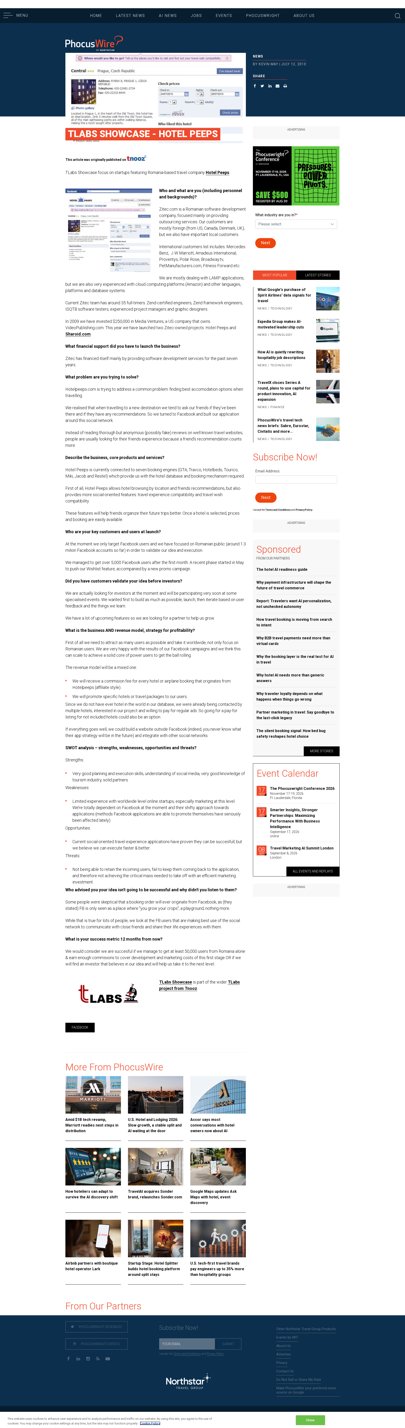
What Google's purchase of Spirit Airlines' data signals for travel (284, 295)
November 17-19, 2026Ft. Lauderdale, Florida (287, 796)
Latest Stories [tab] (318, 275)
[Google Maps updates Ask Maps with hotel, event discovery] (218, 1166)
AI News (168, 15)
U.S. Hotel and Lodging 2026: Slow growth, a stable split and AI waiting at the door (155, 1125)
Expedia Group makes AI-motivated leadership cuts (281, 324)
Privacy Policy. (304, 510)
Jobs (196, 15)
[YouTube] (108, 1358)
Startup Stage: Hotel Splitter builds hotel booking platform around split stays (154, 1269)
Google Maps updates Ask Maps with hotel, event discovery (213, 1197)
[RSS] (98, 1358)
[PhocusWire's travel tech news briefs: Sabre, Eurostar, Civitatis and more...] (327, 429)
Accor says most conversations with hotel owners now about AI (212, 1125)
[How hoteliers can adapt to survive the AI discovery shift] (93, 1166)
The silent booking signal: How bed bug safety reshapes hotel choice (291, 734)
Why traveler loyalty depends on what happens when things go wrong (289, 696)
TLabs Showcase (175, 982)
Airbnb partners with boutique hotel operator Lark (91, 1266)
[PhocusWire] (94, 43)
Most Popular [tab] (274, 275)
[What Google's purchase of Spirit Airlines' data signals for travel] (327, 299)
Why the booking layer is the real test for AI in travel (295, 659)
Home (96, 15)
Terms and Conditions (278, 510)
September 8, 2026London (283, 855)
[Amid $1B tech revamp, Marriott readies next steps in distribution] (93, 1095)
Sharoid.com (78, 334)
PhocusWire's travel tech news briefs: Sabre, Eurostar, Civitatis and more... (283, 426)
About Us (304, 15)
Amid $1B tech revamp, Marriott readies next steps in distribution (91, 1125)
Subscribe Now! (178, 1327)
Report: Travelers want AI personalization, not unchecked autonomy (293, 604)
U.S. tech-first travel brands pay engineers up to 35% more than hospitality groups (217, 1269)
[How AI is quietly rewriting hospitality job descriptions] (327, 361)
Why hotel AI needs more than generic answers (290, 678)
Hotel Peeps (217, 172)
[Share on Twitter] (262, 86)
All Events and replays (313, 871)
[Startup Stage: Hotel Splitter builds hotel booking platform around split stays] (156, 1238)
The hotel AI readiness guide (282, 569)
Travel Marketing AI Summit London (302, 848)
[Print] (285, 86)
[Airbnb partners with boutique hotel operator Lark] (93, 1238)
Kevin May (268, 64)
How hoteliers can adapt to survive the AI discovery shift (91, 1194)
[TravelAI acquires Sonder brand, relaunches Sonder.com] (156, 1166)
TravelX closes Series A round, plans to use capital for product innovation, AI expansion (284, 391)
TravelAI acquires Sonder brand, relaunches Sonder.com (155, 1194)
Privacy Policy (215, 1353)
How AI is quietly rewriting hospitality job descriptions (281, 355)
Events (224, 15)
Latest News (130, 15)
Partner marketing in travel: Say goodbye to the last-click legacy (295, 715)
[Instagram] (88, 1358)
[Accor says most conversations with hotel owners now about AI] (218, 1095)
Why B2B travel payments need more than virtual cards (293, 641)
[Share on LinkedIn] (270, 86)
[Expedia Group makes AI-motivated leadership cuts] (327, 330)
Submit (228, 1344)
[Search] (397, 15)
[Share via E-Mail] (278, 86)
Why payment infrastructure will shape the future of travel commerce (293, 585)
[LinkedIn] (78, 1358)
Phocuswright (263, 15)
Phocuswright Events (100, 1344)
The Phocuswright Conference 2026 (302, 788)
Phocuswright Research (100, 1327)
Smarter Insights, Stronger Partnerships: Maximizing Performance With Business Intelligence (295, 818)
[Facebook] (68, 1358)
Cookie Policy (150, 1423)
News (258, 56)
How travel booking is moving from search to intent (294, 622)
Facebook (80, 1027)
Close (310, 1420)
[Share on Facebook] (255, 86)
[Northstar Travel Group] (188, 1381)
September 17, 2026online (284, 834)
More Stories (321, 751)
